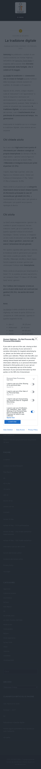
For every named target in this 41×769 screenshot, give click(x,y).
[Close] (37, 339)
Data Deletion (8, 430)
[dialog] (20, 384)
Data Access (20, 430)
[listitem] (20, 379)
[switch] (32, 384)
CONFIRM (12, 422)
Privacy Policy (33, 430)
